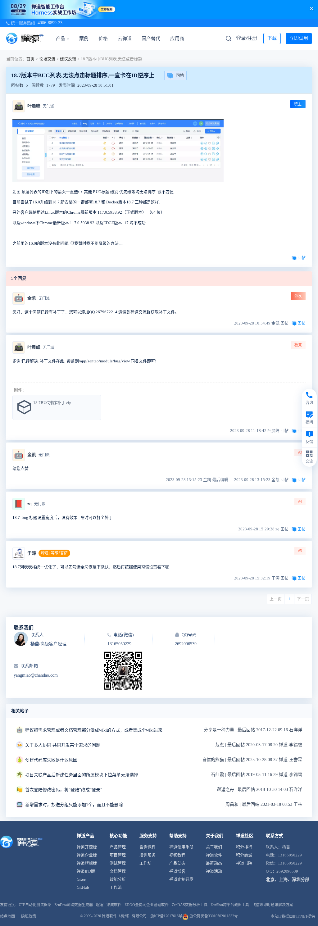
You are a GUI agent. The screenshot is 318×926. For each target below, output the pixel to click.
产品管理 (118, 847)
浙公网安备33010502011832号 (213, 916)
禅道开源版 (87, 847)
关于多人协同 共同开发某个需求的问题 (62, 745)
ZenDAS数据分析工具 (189, 905)
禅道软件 (214, 855)
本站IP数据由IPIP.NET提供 (293, 916)
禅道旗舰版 (87, 863)
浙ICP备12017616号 (166, 916)
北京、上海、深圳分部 (287, 879)
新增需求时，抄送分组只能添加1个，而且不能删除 (74, 804)
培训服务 (147, 855)
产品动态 (177, 863)
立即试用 (298, 38)
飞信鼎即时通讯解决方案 (272, 905)
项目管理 (118, 855)
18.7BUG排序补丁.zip (52, 402)
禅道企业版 (87, 855)
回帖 (180, 75)
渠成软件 (114, 905)
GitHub (83, 887)
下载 (272, 38)
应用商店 (179, 38)
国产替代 (151, 38)
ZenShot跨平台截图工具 (230, 905)
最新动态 (214, 863)
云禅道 (125, 38)
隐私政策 (28, 916)
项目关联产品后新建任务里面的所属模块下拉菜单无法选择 (81, 775)
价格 (103, 38)
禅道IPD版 (86, 871)
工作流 (116, 887)
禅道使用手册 (181, 847)
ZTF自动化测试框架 (35, 905)
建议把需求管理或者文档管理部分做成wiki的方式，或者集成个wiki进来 (93, 730)
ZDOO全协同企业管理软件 (147, 905)
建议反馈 (68, 59)
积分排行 (244, 847)
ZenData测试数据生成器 (73, 905)
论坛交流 (47, 59)
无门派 (48, 106)
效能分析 (118, 879)
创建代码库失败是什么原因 (51, 760)
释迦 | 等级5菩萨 (54, 553)
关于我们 (214, 847)
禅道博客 (177, 871)
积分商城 (244, 855)
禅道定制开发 (181, 879)
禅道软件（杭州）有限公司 (124, 916)
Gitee (81, 879)
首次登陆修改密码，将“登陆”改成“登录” (63, 790)
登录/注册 (246, 38)
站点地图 (7, 916)
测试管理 (118, 863)
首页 (30, 59)
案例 (84, 38)
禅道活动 (214, 871)
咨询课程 (147, 847)
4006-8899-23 (50, 22)
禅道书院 (244, 863)
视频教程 (177, 855)
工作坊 (145, 863)
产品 (60, 38)
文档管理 (118, 871)
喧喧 (99, 905)
